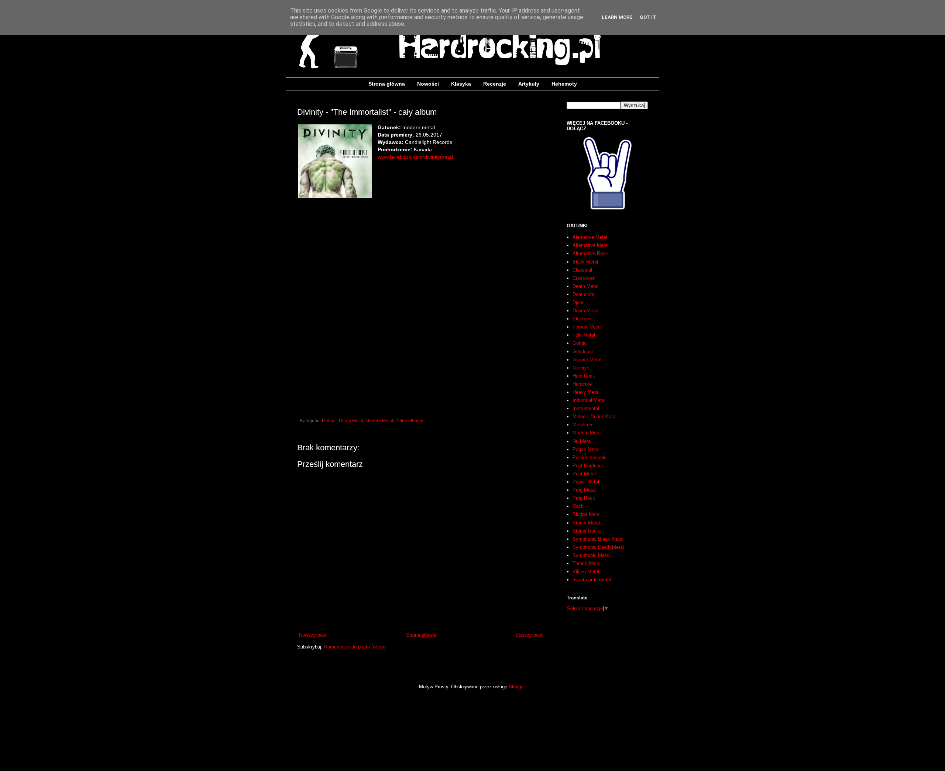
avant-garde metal (592, 579)
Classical (582, 270)
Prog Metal (584, 490)
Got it (648, 17)
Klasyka (461, 84)
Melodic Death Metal (342, 420)
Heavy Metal (586, 392)
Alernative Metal (590, 237)
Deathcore (583, 294)
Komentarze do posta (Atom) (355, 647)
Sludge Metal (587, 514)
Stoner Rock (586, 531)
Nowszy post (313, 635)
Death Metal (585, 286)
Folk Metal (584, 335)
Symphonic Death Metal (598, 547)
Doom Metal (585, 310)
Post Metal (584, 473)
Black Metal (585, 262)
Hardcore (582, 384)
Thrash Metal (587, 563)
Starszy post (529, 635)
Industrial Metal (589, 400)
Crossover (583, 278)
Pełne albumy (409, 420)
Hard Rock (584, 376)
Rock (578, 506)
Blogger (517, 686)
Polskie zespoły (589, 457)
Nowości (428, 84)
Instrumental (586, 408)
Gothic (580, 343)
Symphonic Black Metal (598, 539)
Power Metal (586, 482)
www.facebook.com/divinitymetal (415, 157)
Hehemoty (564, 84)
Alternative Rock (590, 253)
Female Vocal (587, 327)
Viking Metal (586, 571)
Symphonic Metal (591, 555)
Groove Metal (587, 359)
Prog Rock (584, 498)
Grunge (580, 368)
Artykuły (528, 84)
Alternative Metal (591, 245)
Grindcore (583, 351)
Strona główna (386, 84)
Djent (578, 302)
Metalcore (583, 424)
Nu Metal (582, 441)
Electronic (583, 318)
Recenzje (494, 84)
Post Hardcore (588, 465)
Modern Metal (379, 420)
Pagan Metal (586, 449)
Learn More (617, 17)
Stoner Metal (586, 523)
